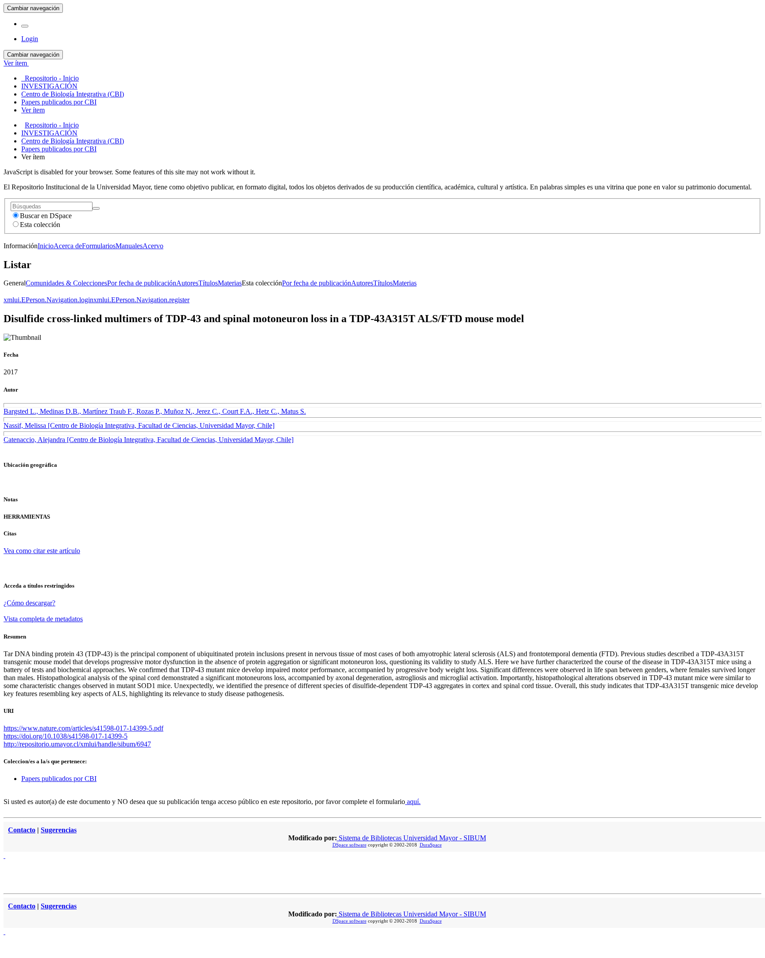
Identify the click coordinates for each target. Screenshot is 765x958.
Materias (230, 283)
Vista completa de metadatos (43, 619)
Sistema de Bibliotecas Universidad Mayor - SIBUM (411, 838)
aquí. (413, 801)
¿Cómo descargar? (29, 603)
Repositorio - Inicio (52, 125)
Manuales (129, 246)
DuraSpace (431, 844)
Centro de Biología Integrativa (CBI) (72, 141)
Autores (187, 283)
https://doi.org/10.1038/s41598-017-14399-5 (66, 736)
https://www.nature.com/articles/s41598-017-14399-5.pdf (83, 728)
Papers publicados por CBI (59, 149)
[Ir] (96, 208)
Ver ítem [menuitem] (33, 110)
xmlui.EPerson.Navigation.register (141, 300)
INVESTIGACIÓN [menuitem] (49, 86)
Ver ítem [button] (16, 63)
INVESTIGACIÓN (49, 133)
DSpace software (349, 844)
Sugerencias (59, 830)
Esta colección (40, 224)
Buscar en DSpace (46, 215)
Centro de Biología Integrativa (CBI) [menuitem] (72, 94)
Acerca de (68, 246)
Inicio (46, 246)
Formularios (99, 246)
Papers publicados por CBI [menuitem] (59, 102)
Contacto (21, 830)
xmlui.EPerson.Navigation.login (48, 300)
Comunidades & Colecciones (66, 283)
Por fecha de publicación (141, 283)
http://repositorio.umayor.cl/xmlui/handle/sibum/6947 (77, 744)
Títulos (208, 283)
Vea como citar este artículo (42, 550)
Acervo (153, 246)
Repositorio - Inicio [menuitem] (50, 78)
